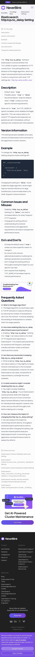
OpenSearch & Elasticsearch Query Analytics (25, 562)
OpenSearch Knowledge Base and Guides (8, 593)
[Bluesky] (23, 621)
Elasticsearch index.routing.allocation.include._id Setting (16, 486)
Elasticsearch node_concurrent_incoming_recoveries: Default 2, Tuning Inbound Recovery (15, 473)
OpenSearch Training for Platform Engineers (8, 601)
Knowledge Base (13, 13)
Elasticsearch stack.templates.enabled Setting (17, 468)
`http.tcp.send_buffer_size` (22, 80)
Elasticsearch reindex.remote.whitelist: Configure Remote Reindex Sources (15, 480)
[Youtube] (11, 621)
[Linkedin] (15, 621)
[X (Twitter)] (19, 621)
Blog (2, 576)
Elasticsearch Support (26, 549)
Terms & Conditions (17, 627)
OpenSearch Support (25, 552)
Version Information (8, 36)
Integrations (5, 555)
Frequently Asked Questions (11, 50)
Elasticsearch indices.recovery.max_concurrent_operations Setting (17, 462)
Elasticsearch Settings (25, 13)
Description (5, 32)
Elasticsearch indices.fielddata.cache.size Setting (16, 455)
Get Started (5, 549)
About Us (4, 557)
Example (4, 40)
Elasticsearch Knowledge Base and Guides (8, 586)
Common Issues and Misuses (11, 43)
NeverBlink (4, 13)
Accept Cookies (17, 649)
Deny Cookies (17, 653)
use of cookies (21, 640)
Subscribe (17, 615)
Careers (4, 560)
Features (4, 552)
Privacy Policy (17, 629)
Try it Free (17, 522)
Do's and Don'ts (6, 47)
